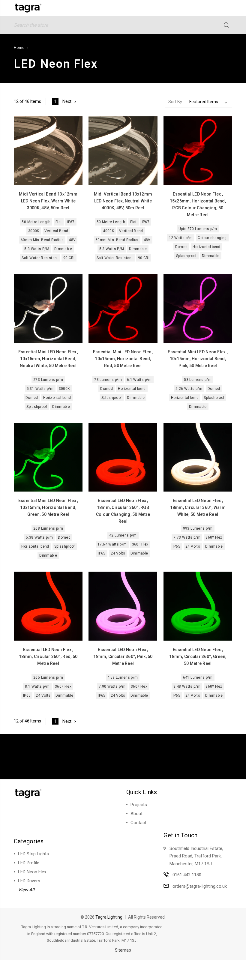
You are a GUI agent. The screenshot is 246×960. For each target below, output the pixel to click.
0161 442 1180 (186, 875)
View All (26, 890)
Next (66, 101)
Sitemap (123, 950)
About (136, 813)
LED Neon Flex (32, 872)
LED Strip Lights (33, 854)
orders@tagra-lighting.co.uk (199, 886)
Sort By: (175, 101)
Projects (138, 804)
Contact (138, 822)
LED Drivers (29, 881)
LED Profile (28, 863)
